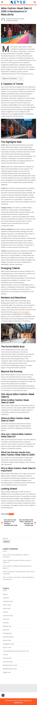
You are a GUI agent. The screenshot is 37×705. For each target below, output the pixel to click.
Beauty (5, 594)
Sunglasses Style (8, 644)
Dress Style (6, 609)
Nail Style (6, 630)
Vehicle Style (7, 658)
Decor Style (7, 605)
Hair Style (6, 619)
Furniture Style (8, 616)
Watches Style (8, 662)
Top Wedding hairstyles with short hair (16, 651)
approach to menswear (21, 312)
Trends (5, 655)
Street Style (7, 640)
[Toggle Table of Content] (20, 78)
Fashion (11, 514)
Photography (7, 633)
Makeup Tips (7, 626)
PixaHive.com (18, 703)
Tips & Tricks (7, 648)
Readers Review (8, 637)
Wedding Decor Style (10, 665)
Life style (6, 623)
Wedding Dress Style (10, 669)
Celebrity (6, 598)
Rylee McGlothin (13, 20)
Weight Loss (7, 672)
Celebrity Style (8, 601)
